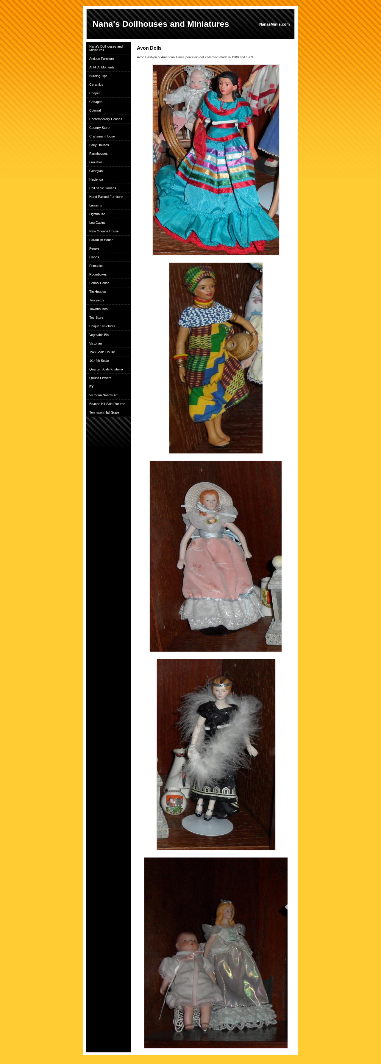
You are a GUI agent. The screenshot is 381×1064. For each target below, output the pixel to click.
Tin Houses (97, 291)
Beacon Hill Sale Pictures (107, 404)
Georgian (96, 171)
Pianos (94, 257)
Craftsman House (102, 136)
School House (99, 283)
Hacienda (96, 179)
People (94, 248)
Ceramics (96, 84)
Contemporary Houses (105, 119)
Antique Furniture (101, 58)
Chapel (94, 93)
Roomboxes (98, 274)
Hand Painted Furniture (106, 196)
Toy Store (96, 317)
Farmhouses (98, 153)
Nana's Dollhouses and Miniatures (106, 48)
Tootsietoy (96, 300)
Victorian (95, 343)
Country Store (99, 127)
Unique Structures (102, 326)
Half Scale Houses (102, 188)
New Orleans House (104, 231)
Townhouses (98, 309)
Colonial (95, 110)
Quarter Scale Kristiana (106, 369)
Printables (96, 265)
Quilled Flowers (100, 378)
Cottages (95, 102)
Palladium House (101, 240)
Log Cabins (97, 222)
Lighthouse (97, 214)
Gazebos (96, 162)
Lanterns (95, 205)
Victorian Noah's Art (103, 395)
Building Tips (98, 76)
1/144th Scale (99, 360)
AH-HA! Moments (102, 67)
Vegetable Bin (99, 335)
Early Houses (99, 145)
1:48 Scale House (102, 352)
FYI (91, 386)
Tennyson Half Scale (104, 412)
